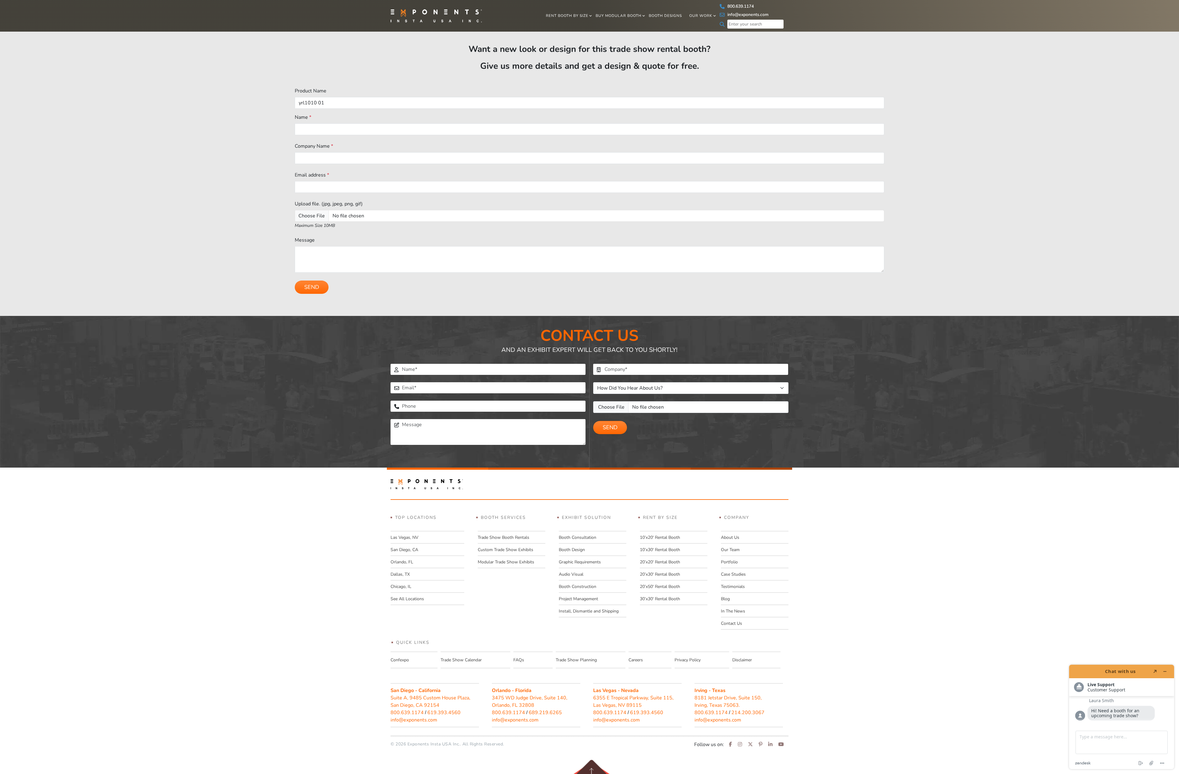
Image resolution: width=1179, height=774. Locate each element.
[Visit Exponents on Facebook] (730, 744)
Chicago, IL (401, 586)
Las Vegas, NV (404, 537)
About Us (730, 537)
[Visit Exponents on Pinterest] (760, 744)
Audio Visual (571, 574)
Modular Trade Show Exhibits (506, 562)
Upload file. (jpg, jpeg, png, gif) (329, 203)
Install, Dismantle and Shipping (589, 611)
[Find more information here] (1121, 717)
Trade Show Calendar (461, 660)
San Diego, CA (404, 550)
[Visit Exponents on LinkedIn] (770, 744)
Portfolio (729, 562)
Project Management (578, 599)
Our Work (700, 15)
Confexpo (400, 660)
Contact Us (731, 623)
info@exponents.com (747, 15)
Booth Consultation (577, 537)
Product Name (310, 91)
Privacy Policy (688, 660)
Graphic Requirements (580, 562)
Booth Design (572, 550)
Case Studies (733, 574)
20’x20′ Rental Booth (660, 562)
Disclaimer (742, 660)
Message (305, 240)
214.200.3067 (748, 712)
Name (303, 117)
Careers (635, 660)
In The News (733, 611)
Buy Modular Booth (618, 15)
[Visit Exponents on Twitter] (750, 744)
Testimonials (733, 586)
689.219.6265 (545, 712)
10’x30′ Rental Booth (660, 550)
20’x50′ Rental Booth (660, 586)
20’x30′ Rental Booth (660, 574)
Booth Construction (577, 586)
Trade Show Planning (576, 660)
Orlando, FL (402, 562)
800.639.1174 (740, 6)
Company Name (314, 146)
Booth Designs (665, 15)
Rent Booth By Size (567, 15)
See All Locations (407, 599)
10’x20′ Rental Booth (660, 537)
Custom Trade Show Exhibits (505, 550)
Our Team (730, 550)
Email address (312, 175)
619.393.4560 (444, 712)
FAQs (518, 660)
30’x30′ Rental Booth (660, 599)
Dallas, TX (400, 574)
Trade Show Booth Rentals (503, 537)
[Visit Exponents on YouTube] (781, 744)
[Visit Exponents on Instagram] (740, 744)
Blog (725, 599)
